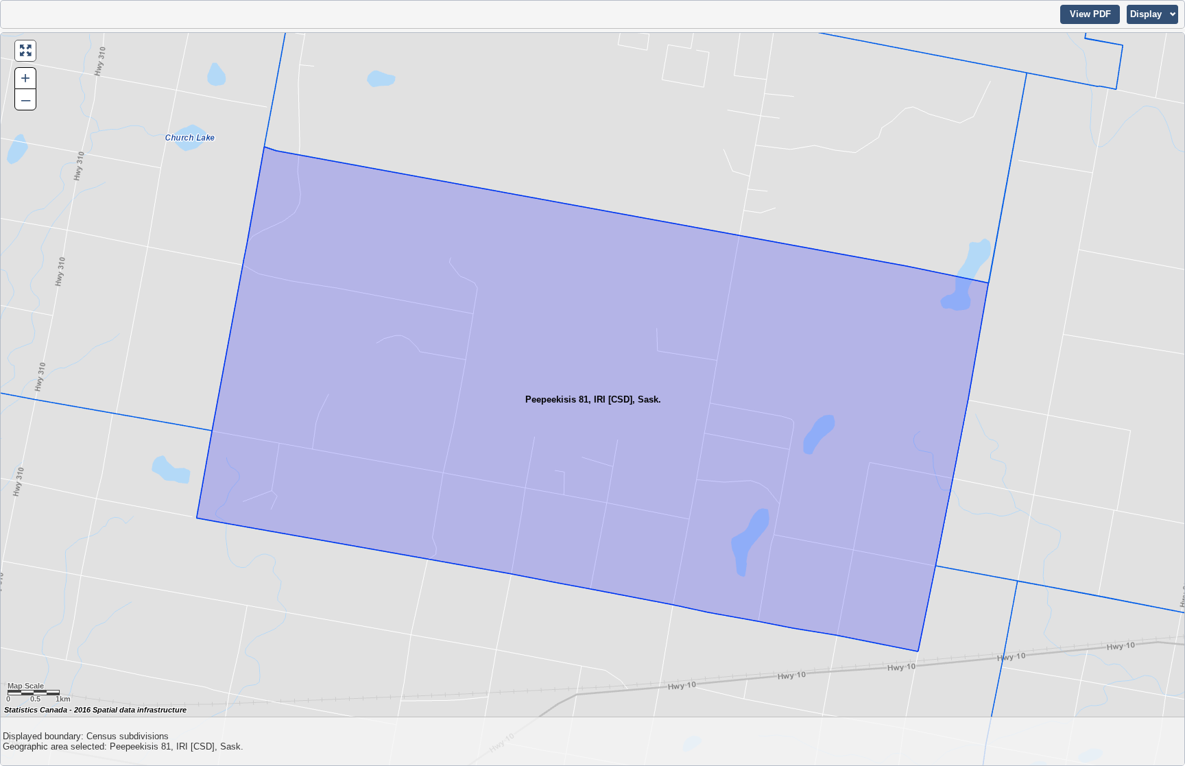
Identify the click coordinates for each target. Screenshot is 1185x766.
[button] (1090, 14)
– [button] (25, 99)
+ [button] (25, 78)
